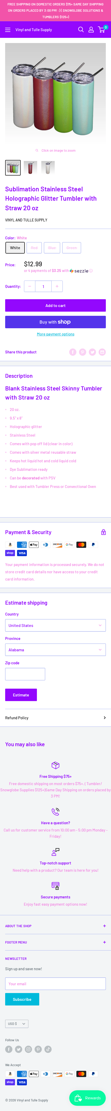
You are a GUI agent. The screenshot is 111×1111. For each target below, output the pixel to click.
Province (12, 638)
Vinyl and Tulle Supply (26, 220)
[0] (101, 29)
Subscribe (22, 999)
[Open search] (81, 29)
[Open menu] (7, 30)
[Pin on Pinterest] (82, 352)
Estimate (21, 694)
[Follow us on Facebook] (8, 1049)
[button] (65, 270)
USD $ (12, 1024)
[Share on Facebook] (72, 352)
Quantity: (13, 286)
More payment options (55, 334)
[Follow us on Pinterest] (38, 1049)
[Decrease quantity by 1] (29, 286)
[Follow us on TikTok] (48, 1049)
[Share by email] (102, 352)
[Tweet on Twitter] (92, 352)
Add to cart (55, 305)
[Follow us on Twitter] (18, 1049)
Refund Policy (16, 717)
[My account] (91, 29)
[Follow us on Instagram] (28, 1049)
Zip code (12, 662)
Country (12, 614)
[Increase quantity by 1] (57, 286)
